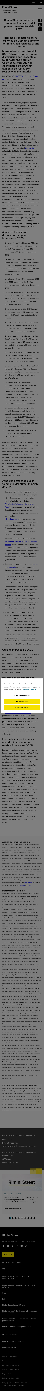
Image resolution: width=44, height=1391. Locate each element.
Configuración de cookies (22, 695)
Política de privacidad (29, 689)
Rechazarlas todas (22, 701)
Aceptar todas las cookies (22, 707)
